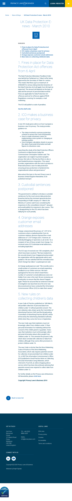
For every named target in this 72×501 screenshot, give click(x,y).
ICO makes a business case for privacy (35, 51)
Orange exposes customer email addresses (37, 55)
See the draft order (24, 109)
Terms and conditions (45, 443)
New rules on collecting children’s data (36, 57)
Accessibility (42, 440)
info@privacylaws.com (28, 439)
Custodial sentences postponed (33, 53)
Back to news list (17, 398)
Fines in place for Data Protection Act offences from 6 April (35, 48)
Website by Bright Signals (14, 469)
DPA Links (41, 431)
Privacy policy (42, 434)
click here (37, 376)
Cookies (40, 437)
